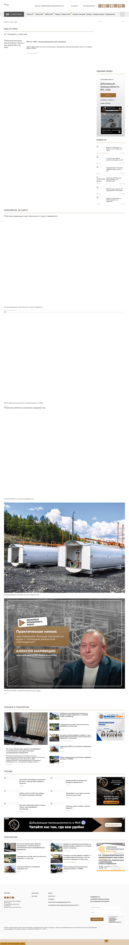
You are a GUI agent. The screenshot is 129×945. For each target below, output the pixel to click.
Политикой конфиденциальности (115, 921)
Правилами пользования (112, 918)
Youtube (34, 896)
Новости (30, 14)
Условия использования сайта (13, 944)
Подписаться (97, 919)
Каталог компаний (79, 14)
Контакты (51, 896)
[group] (64, 263)
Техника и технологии (16, 707)
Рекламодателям (89, 6)
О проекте (74, 6)
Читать (108, 95)
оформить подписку (107, 100)
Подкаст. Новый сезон (62, 14)
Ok (106, 941)
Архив (50, 893)
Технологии (10, 837)
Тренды (89, 14)
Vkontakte (35, 893)
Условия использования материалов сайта (63, 905)
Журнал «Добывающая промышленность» (49, 6)
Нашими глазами (98, 14)
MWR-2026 (49, 14)
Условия (51, 899)
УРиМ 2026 (39, 14)
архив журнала (105, 103)
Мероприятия (110, 14)
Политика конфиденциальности (59, 902)
